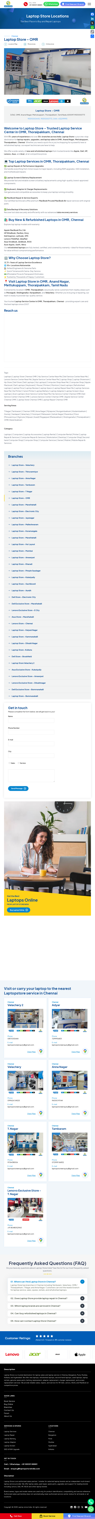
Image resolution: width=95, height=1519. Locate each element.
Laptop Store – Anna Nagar (24, 478)
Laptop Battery (10, 1439)
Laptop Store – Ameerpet (23, 557)
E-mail (10, 740)
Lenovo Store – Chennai (22, 623)
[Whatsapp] (91, 1509)
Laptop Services (10, 1431)
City (9, 751)
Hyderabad (52, 1446)
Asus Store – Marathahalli (23, 617)
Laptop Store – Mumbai (22, 551)
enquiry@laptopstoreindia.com (25, 1468)
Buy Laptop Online (17, 910)
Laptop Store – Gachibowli (24, 584)
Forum (6, 1413)
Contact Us (9, 1410)
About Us (8, 1416)
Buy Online (8, 1404)
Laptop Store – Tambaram (23, 485)
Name (10, 716)
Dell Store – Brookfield (22, 656)
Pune (50, 1439)
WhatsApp (53, 4)
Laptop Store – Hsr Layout (23, 544)
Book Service (9, 1401)
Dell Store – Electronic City (24, 597)
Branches (8, 1407)
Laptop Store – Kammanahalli (25, 636)
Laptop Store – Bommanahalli (25, 696)
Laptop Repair (9, 1435)
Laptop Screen (9, 1446)
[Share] (92, 36)
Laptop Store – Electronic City (25, 511)
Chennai (51, 1431)
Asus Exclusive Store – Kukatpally (26, 669)
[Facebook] (92, 14)
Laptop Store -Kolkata (22, 650)
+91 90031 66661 (35, 5)
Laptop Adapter (10, 1442)
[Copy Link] (92, 32)
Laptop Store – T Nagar (22, 491)
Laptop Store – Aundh (21, 590)
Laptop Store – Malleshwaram (25, 524)
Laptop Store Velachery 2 (23, 663)
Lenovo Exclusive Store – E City (26, 610)
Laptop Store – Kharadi (22, 564)
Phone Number (14, 728)
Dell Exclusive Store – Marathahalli (27, 603)
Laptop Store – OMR (21, 498)
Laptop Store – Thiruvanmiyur (25, 471)
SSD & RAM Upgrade (11, 1449)
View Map (31, 1052)
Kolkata (51, 1449)
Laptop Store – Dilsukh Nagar (25, 643)
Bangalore (52, 1435)
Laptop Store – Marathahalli (24, 504)
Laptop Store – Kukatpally (23, 577)
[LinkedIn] (92, 18)
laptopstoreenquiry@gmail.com (21, 1045)
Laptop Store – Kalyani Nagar (25, 630)
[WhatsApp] (92, 27)
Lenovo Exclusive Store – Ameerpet (28, 676)
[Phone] (91, 1502)
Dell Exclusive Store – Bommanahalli (28, 689)
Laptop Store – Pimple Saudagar (26, 570)
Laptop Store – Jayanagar (23, 518)
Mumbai (51, 1442)
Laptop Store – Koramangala (24, 531)
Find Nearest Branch (74, 4)
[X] (92, 23)
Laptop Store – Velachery (23, 465)
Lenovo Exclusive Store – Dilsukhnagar (29, 683)
